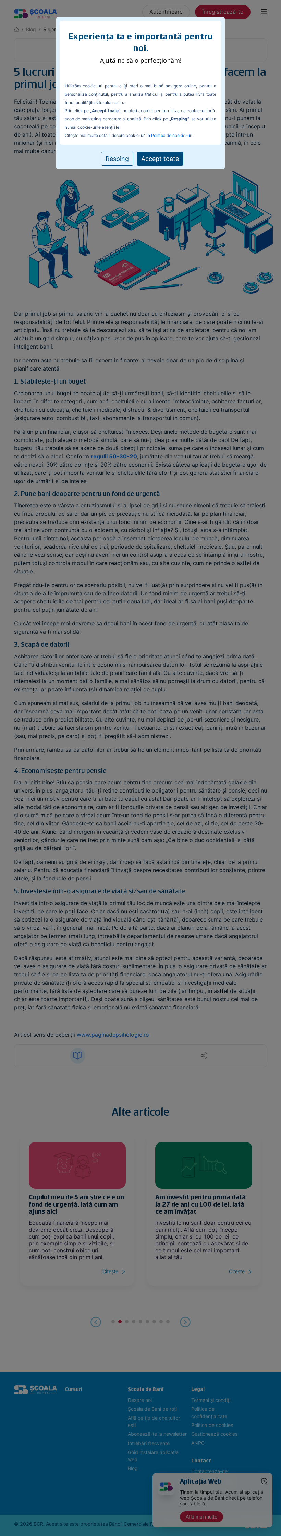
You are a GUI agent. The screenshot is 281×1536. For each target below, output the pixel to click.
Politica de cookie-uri (171, 135)
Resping (117, 158)
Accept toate (160, 158)
